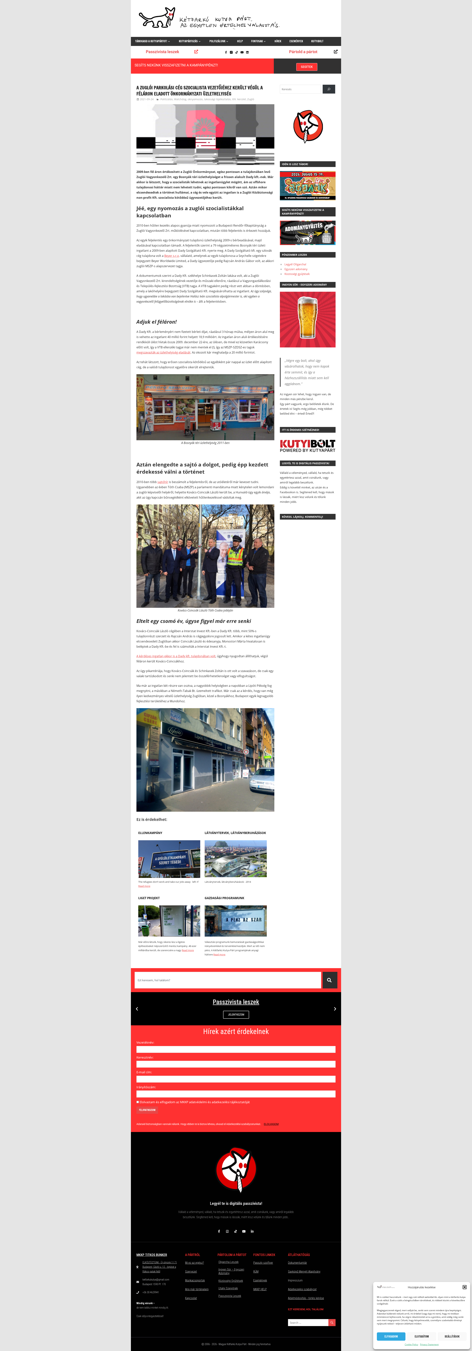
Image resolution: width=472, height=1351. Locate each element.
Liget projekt (149, 898)
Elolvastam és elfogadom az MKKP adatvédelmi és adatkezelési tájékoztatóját (195, 1102)
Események (296, 41)
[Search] (329, 89)
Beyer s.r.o (171, 256)
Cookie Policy (411, 1344)
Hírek (278, 41)
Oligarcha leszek (228, 1262)
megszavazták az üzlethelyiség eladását (163, 352)
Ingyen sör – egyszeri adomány (231, 1271)
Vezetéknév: (145, 1042)
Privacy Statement (429, 1344)
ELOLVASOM (271, 1124)
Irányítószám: (146, 1087)
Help (240, 41)
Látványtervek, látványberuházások (235, 833)
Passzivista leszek (162, 51)
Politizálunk (217, 41)
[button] (464, 1287)
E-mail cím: (144, 1072)
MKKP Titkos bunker (151, 1255)
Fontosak (257, 41)
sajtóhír (162, 482)
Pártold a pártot (303, 51)
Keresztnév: (145, 1057)
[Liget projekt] (169, 935)
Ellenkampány (150, 833)
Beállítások (452, 1336)
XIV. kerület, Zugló (243, 99)
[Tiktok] (236, 52)
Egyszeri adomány (296, 269)
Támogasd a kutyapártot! (151, 41)
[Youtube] (242, 52)
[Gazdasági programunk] (236, 935)
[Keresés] (330, 980)
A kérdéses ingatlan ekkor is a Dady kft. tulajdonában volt (176, 656)
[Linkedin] (247, 52)
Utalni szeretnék (228, 1288)
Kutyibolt (317, 41)
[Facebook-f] (226, 52)
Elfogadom (391, 1336)
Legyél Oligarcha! (295, 264)
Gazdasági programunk (224, 898)
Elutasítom (422, 1336)
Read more (144, 886)
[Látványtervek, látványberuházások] (236, 876)
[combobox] (228, 980)
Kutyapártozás (188, 41)
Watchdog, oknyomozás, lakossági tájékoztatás (202, 99)
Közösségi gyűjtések (297, 274)
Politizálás (166, 99)
